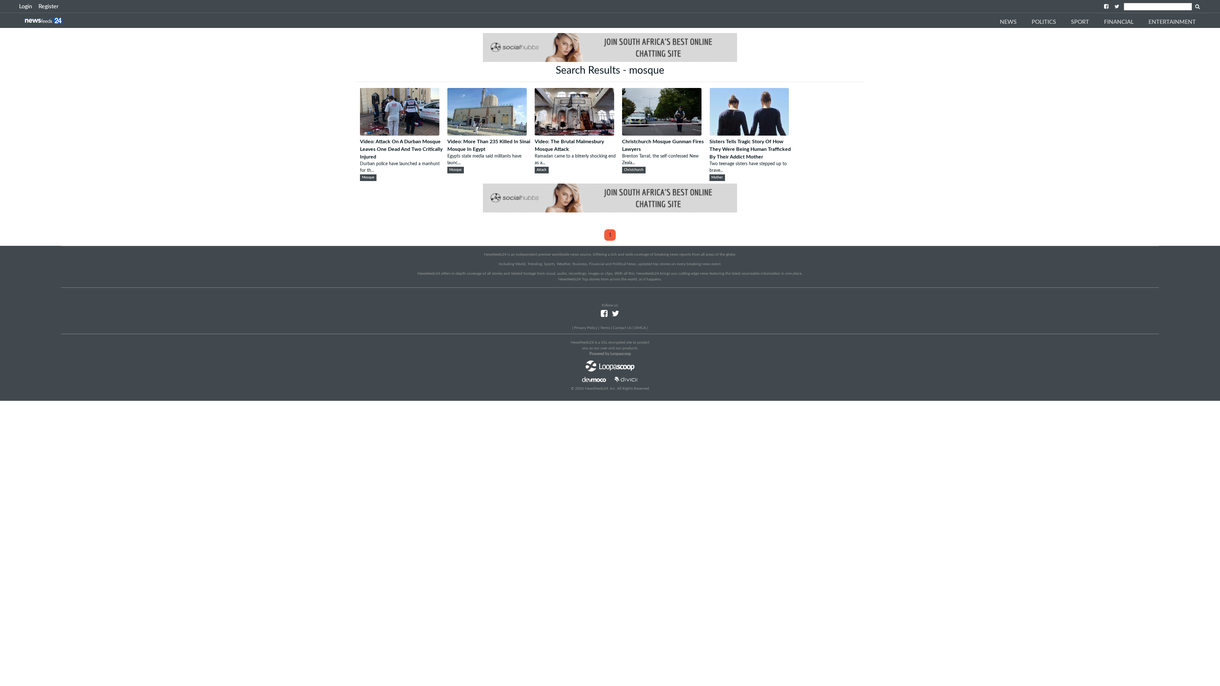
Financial (1119, 22)
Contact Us (622, 328)
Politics (1044, 22)
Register (48, 7)
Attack (541, 170)
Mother (717, 177)
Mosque (368, 177)
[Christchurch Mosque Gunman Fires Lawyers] (662, 134)
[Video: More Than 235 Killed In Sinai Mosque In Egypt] (487, 134)
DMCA (640, 328)
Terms (605, 328)
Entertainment (1172, 22)
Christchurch (633, 170)
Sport (1080, 22)
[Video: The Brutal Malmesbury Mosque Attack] (574, 134)
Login (25, 7)
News (1008, 22)
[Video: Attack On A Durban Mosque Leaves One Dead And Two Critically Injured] (399, 134)
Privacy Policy (585, 328)
